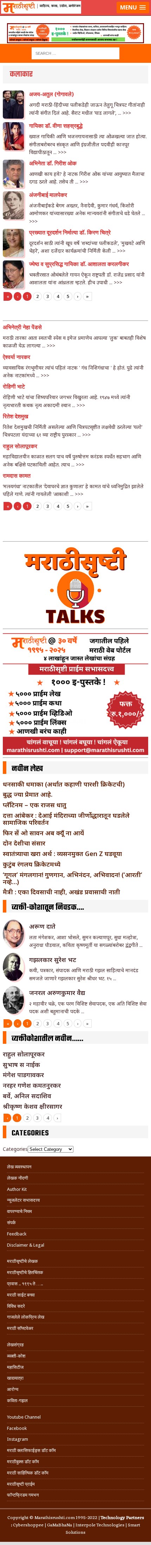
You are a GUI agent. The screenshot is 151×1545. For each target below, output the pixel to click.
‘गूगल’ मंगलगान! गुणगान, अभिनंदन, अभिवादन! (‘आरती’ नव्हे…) (72, 878)
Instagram (17, 1439)
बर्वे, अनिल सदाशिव (27, 1096)
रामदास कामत (17, 475)
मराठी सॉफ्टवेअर (20, 1328)
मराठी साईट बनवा (21, 1295)
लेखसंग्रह (15, 1344)
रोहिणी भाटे (14, 386)
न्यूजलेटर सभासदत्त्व (23, 1200)
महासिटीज (15, 1367)
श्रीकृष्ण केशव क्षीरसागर (32, 1106)
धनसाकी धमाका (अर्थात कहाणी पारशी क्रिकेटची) (64, 784)
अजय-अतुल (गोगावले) (51, 94)
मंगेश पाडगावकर (23, 1074)
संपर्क (11, 1222)
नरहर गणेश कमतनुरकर (32, 1085)
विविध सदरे (16, 1306)
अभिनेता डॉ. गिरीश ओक (53, 163)
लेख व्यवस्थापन (19, 1166)
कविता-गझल (17, 1400)
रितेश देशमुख (15, 416)
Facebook (17, 1428)
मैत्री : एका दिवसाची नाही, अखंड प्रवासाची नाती (61, 892)
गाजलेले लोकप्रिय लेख (25, 1317)
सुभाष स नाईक (21, 1064)
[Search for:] (75, 52)
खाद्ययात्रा (15, 1378)
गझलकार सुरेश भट (52, 959)
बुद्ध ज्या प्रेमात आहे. (27, 794)
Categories (15, 1149)
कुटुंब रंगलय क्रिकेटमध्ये (31, 864)
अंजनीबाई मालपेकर (48, 195)
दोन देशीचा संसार (24, 843)
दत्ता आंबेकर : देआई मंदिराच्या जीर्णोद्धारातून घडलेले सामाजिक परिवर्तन (66, 819)
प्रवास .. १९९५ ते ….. (25, 1283)
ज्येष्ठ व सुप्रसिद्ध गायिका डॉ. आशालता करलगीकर (79, 264)
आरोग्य (12, 1389)
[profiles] (75, 16)
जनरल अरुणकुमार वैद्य (57, 992)
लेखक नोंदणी (17, 1178)
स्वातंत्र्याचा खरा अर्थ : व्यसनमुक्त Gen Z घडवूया (62, 853)
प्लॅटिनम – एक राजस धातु (34, 805)
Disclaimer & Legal (25, 1245)
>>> (127, 113)
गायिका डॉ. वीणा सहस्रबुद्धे (56, 125)
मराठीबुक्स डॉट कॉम (23, 1461)
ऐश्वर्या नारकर (16, 357)
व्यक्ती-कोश (16, 1356)
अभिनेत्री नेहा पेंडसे (22, 327)
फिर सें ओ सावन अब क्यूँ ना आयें (43, 833)
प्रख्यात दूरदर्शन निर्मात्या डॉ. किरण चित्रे (70, 232)
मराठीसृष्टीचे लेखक (22, 1261)
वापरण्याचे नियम (19, 1211)
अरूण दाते (42, 926)
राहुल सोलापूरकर (20, 446)
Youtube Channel (24, 1417)
